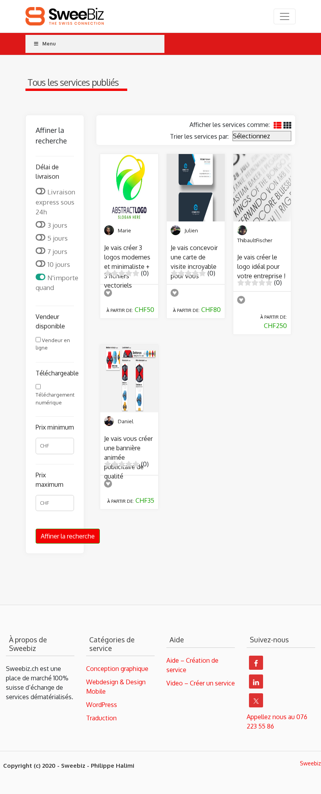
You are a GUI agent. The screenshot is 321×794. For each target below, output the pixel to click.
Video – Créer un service (200, 683)
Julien (191, 230)
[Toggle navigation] (285, 16)
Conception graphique (117, 669)
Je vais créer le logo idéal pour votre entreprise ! (261, 266)
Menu (49, 44)
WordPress (101, 705)
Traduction (101, 718)
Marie (124, 230)
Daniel (125, 421)
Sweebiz (310, 763)
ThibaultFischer (254, 240)
